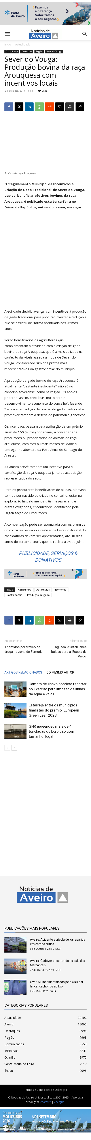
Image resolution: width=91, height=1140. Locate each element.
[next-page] (14, 748)
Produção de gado (38, 594)
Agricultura (25, 589)
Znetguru (59, 1102)
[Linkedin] (29, 106)
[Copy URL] (80, 106)
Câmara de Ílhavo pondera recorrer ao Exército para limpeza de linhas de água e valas (58, 689)
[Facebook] (8, 106)
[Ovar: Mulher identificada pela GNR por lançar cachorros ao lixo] (15, 987)
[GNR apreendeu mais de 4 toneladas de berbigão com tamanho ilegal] (15, 731)
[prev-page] (7, 748)
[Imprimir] (69, 106)
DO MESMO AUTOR (60, 672)
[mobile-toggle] (7, 34)
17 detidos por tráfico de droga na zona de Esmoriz (23, 649)
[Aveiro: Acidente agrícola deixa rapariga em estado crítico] (15, 945)
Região (39, 51)
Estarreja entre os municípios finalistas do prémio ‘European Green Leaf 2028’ (54, 710)
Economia (60, 589)
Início (7, 44)
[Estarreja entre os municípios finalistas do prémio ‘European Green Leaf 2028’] (15, 710)
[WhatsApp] (39, 106)
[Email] (59, 106)
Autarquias (43, 589)
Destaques (26, 51)
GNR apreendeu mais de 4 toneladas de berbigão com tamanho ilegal (51, 731)
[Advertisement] (45, 261)
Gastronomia (14, 594)
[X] (19, 106)
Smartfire (45, 1102)
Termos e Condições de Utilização (45, 1090)
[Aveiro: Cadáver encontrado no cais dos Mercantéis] (15, 966)
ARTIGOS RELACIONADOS (23, 672)
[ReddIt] (49, 106)
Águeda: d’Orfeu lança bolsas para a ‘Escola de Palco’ (69, 651)
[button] (85, 34)
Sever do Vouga (54, 51)
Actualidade (22, 44)
